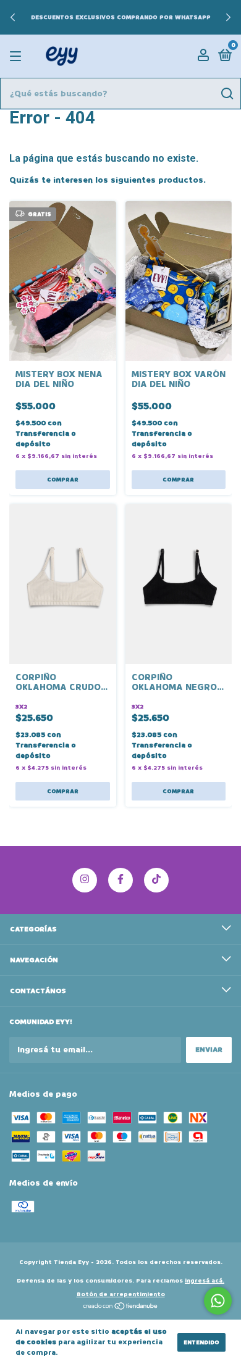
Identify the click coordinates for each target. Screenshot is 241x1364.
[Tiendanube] (120, 1307)
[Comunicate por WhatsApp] (218, 1301)
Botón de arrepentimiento (121, 1294)
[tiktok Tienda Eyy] (156, 880)
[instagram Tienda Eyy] (84, 880)
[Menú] (17, 56)
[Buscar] (226, 94)
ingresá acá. (204, 1280)
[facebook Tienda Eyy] (120, 880)
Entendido (201, 1342)
